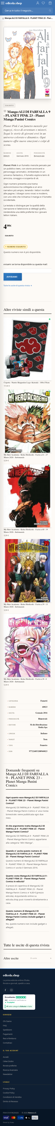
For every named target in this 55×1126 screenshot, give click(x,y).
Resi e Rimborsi (9, 1038)
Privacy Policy (9, 1088)
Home (3, 18)
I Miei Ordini (8, 1061)
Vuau (12, 1122)
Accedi (6, 1057)
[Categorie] (2, 3)
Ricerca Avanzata (10, 1070)
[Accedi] (37, 3)
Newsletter (7, 1074)
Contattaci (7, 1042)
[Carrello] (50, 3)
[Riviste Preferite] (43, 3)
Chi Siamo (7, 1021)
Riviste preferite (10, 1065)
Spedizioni (7, 1029)
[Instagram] (11, 990)
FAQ (5, 1025)
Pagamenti (7, 1034)
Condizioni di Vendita (12, 1097)
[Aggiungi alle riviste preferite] (5, 111)
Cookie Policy (9, 1092)
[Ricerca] (50, 10)
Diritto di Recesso (10, 1101)
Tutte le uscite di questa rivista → (18, 285)
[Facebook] (5, 990)
